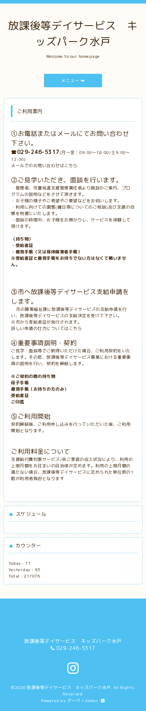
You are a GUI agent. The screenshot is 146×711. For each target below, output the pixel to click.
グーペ (73, 701)
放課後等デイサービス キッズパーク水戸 (69, 687)
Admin (91, 701)
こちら (71, 165)
